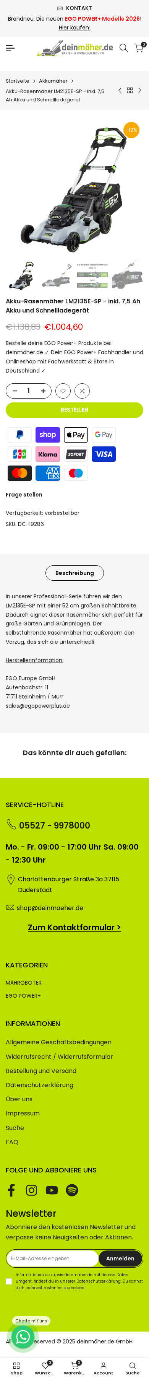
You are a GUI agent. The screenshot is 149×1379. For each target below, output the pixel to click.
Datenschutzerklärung (39, 1085)
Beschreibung (74, 573)
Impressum (23, 1113)
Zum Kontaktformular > (74, 927)
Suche (15, 1127)
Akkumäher (53, 81)
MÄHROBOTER (24, 983)
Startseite (17, 81)
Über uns (19, 1099)
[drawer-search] (124, 48)
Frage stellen (24, 494)
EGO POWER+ (23, 996)
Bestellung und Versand (41, 1070)
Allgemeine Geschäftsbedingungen (59, 1042)
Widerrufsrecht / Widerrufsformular (59, 1056)
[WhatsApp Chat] (22, 1336)
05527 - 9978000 (54, 826)
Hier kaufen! (75, 27)
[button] (63, 391)
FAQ (12, 1142)
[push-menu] (10, 48)
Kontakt (79, 8)
